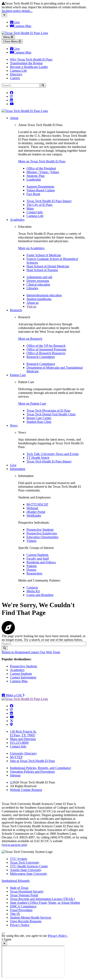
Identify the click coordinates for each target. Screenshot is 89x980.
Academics (17, 219)
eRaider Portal (35, 512)
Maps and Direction (23, 739)
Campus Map (22, 26)
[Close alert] (4, 15)
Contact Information (23, 677)
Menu (7, 37)
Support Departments (40, 186)
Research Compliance (40, 364)
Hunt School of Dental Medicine (47, 266)
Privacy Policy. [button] (57, 935)
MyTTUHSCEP (37, 504)
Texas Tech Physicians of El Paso (48, 410)
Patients (31, 566)
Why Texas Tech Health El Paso (31, 59)
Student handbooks (39, 299)
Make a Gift (14, 695)
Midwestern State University (28, 873)
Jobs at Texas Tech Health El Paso (32, 761)
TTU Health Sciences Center (29, 866)
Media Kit (33, 591)
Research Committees (40, 357)
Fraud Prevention (21, 910)
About (14, 118)
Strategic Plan (35, 176)
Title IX (15, 914)
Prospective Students (40, 529)
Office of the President (41, 168)
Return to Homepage (15, 652)
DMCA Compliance (23, 906)
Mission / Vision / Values (42, 172)
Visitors (31, 540)
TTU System (18, 859)
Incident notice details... (17, 11)
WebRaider (33, 515)
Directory (16, 74)
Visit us (31, 306)
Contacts (32, 587)
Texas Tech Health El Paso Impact (48, 201)
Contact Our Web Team (44, 652)
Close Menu (10, 41)
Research (16, 310)
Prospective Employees (41, 533)
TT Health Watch (37, 457)
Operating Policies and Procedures (32, 771)
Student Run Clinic (39, 421)
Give (16, 22)
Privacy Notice (19, 925)
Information (17, 469)
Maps (30, 208)
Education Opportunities (42, 537)
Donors (31, 569)
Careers (15, 78)
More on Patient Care (32, 403)
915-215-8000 (19, 742)
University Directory (23, 753)
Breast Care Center (38, 418)
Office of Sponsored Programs (46, 349)
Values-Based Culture (40, 190)
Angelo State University (25, 870)
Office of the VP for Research (45, 345)
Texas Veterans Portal (24, 895)
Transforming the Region (26, 63)
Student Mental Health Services (30, 917)
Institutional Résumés (16, 880)
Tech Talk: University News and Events (52, 454)
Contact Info (34, 212)
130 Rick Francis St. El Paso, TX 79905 (23, 733)
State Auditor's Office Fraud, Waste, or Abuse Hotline (45, 902)
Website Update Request (26, 790)
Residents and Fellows (41, 562)
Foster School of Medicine (43, 255)
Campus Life (18, 70)
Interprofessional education (44, 295)
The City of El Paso (39, 204)
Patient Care (18, 375)
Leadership (33, 179)
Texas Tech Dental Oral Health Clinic (51, 414)
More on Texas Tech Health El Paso (41, 161)
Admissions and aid (39, 277)
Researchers (34, 573)
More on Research (30, 338)
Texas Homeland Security (27, 891)
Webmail (32, 508)
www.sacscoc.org (14, 844)
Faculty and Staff (37, 558)
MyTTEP (16, 757)
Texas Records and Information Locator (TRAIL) (42, 899)
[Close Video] (4, 943)
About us (32, 302)
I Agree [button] (6, 939)
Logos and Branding (39, 595)
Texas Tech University (24, 862)
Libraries (32, 288)
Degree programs (37, 281)
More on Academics (31, 248)
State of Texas (19, 887)
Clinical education (38, 284)
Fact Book (33, 194)
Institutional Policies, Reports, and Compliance (40, 768)
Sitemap (15, 775)
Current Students (37, 555)
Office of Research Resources (45, 353)
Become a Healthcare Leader (29, 67)
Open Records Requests (25, 921)
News (14, 425)
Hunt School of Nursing (42, 270)
